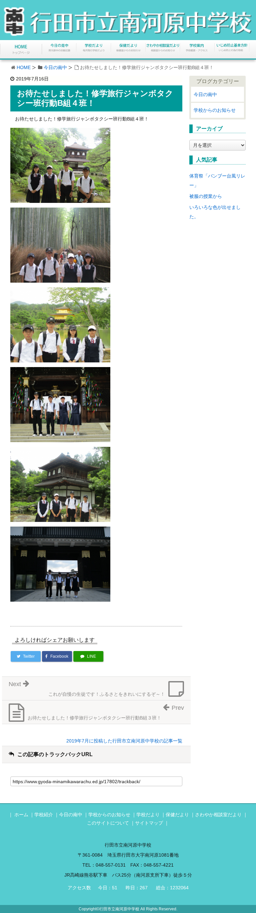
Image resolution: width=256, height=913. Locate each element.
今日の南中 (55, 67)
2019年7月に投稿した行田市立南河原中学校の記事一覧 (124, 740)
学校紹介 (43, 814)
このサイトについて (108, 823)
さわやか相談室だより (218, 814)
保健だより (177, 814)
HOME (24, 67)
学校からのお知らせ (215, 110)
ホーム (21, 814)
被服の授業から (205, 196)
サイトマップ (149, 823)
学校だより (148, 814)
